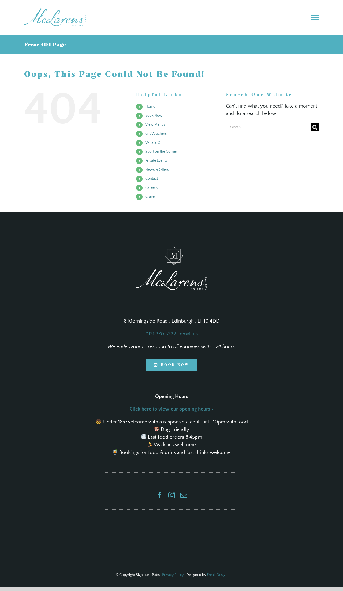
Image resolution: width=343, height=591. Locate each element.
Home (150, 106)
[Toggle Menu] (315, 17)
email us (189, 334)
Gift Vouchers (156, 133)
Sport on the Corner (161, 151)
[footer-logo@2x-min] (171, 249)
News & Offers (157, 170)
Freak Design (217, 575)
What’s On (154, 143)
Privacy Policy (173, 575)
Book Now (153, 115)
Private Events (156, 160)
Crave (150, 196)
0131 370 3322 (160, 334)
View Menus (155, 125)
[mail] (183, 495)
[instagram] (171, 495)
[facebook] (159, 495)
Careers (151, 188)
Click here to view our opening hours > (171, 409)
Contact (151, 178)
